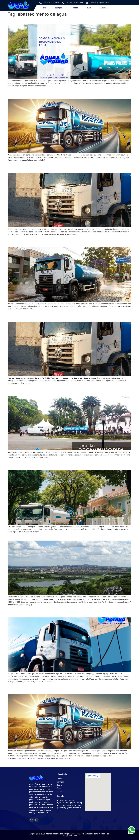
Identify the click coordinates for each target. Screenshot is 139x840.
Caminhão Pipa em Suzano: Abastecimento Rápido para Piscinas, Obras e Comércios (68, 241)
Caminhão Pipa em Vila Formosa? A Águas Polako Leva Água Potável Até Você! (67, 464)
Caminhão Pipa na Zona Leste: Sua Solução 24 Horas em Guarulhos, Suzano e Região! (63, 316)
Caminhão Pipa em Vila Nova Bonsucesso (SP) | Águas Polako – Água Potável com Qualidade (64, 611)
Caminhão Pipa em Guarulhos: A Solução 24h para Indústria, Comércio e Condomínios (67, 167)
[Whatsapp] (36, 820)
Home (44, 8)
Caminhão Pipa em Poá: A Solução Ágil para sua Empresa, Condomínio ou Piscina (68, 93)
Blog (89, 8)
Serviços (58, 8)
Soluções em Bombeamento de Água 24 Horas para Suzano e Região (64, 537)
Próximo (126, 763)
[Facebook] (31, 820)
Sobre (75, 8)
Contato (102, 8)
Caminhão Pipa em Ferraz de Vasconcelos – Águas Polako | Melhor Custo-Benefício (68, 688)
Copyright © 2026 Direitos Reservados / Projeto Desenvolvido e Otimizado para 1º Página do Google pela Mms (69, 835)
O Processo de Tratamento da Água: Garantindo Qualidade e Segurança (66, 20)
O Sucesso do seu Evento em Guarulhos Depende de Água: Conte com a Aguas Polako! (67, 390)
